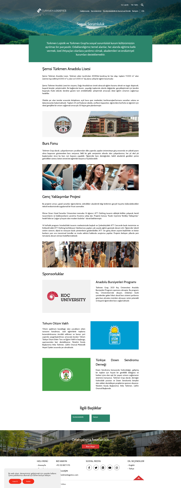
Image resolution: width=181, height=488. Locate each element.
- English (131, 465)
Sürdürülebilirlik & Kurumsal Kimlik (86, 27)
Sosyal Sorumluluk (104, 27)
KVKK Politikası (61, 484)
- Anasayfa (41, 465)
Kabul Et (15, 481)
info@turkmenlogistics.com (67, 475)
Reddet (28, 481)
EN (143, 11)
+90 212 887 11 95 (63, 465)
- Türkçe (131, 469)
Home (73, 27)
